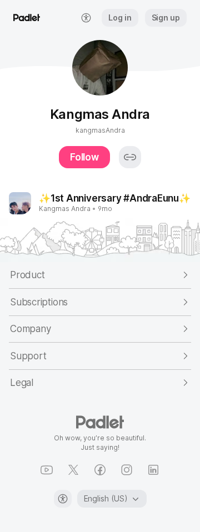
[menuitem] (86, 18)
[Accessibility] (63, 499)
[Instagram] (126, 469)
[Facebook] (100, 469)
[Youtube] (46, 469)
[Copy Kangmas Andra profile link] (130, 157)
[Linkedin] (153, 469)
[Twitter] (73, 469)
